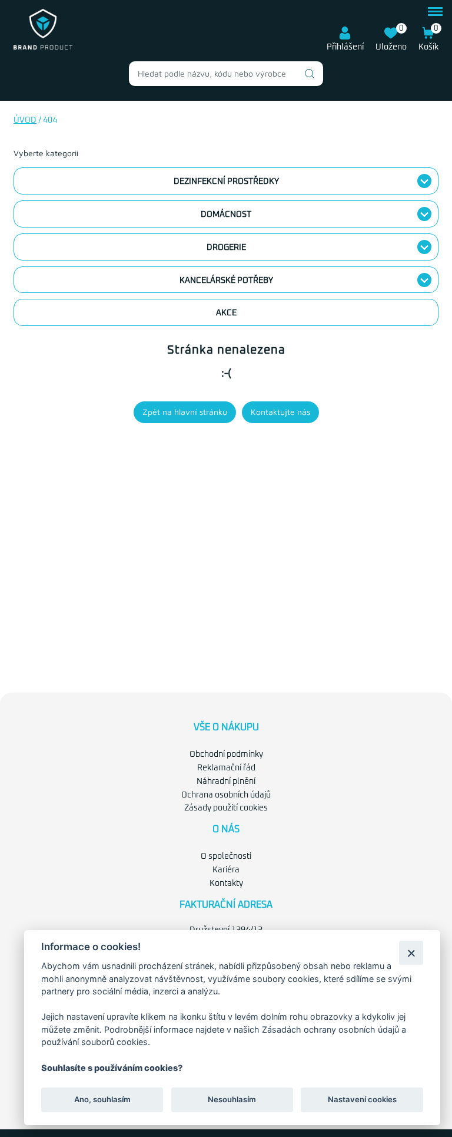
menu (435, 10)
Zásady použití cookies (226, 808)
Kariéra (226, 870)
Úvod (25, 120)
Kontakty (226, 883)
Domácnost (226, 214)
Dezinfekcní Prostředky (226, 181)
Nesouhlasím (232, 1099)
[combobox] (226, 73)
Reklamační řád (226, 768)
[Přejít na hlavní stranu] (43, 47)
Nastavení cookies (362, 1099)
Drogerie (226, 247)
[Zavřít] (411, 953)
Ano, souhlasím (102, 1099)
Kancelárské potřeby (226, 280)
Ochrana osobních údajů (226, 795)
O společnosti (226, 856)
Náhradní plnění (226, 781)
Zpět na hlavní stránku (184, 412)
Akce (226, 313)
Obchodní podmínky (226, 754)
